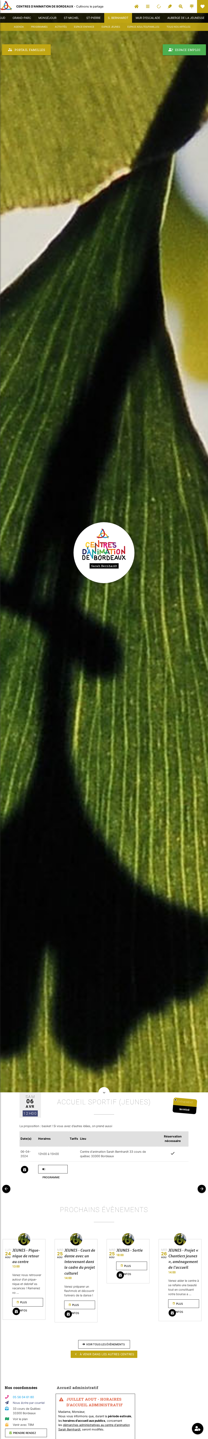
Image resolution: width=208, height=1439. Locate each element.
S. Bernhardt (118, 18)
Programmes (39, 26)
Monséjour (47, 18)
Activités (61, 26)
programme (51, 1170)
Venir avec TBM (23, 1425)
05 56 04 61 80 (23, 1397)
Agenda (19, 26)
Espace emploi (184, 49)
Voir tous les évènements (103, 1344)
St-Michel (71, 18)
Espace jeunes (111, 26)
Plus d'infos (21, 1304)
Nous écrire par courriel (28, 1403)
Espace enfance (84, 26)
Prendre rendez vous (22, 1434)
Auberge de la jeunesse (185, 18)
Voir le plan (20, 1419)
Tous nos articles (178, 26)
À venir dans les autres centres (104, 1354)
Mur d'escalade (148, 18)
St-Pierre (93, 18)
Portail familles (26, 49)
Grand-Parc (22, 18)
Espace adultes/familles (143, 26)
